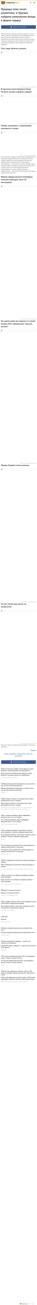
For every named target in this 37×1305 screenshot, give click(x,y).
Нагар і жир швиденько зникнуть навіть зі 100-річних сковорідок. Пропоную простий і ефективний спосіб (18, 978)
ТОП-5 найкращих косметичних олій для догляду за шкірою (17, 865)
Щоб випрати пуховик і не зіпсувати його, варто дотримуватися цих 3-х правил (16, 804)
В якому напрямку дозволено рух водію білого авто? (18, 932)
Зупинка (3, 919)
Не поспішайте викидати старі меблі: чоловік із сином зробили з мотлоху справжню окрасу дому (18, 835)
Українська (24, 1304)
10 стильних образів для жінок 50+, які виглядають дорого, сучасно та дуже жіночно (17, 961)
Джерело (33, 750)
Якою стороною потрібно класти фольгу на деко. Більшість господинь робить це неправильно (16, 774)
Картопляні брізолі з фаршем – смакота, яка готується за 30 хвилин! (18, 946)
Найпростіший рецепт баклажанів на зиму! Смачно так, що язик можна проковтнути (17, 789)
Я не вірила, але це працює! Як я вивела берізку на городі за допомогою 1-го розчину (17, 850)
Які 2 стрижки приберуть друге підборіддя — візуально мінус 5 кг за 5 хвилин (15, 820)
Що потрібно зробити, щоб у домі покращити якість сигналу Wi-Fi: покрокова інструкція (17, 907)
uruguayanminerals (31, 87)
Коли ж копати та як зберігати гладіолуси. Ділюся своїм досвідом (16, 880)
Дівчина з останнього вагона (10, 893)
